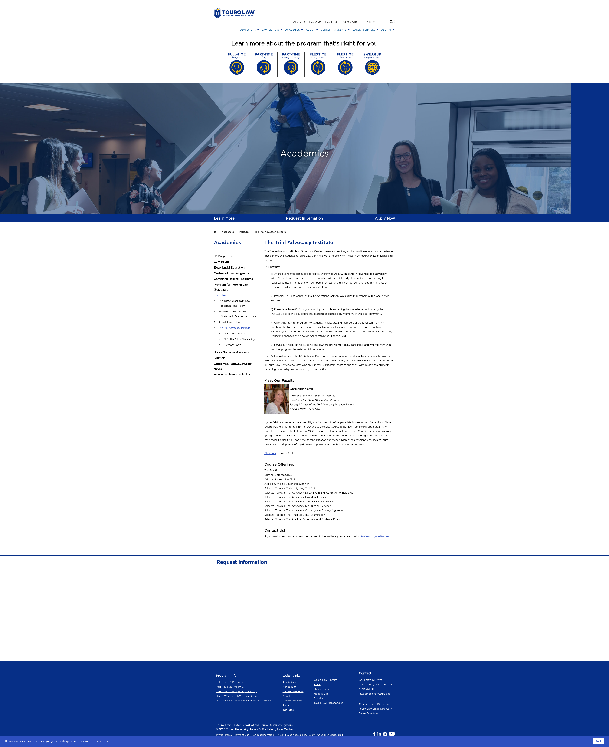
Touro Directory (369, 713)
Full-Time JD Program (229, 682)
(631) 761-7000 (368, 689)
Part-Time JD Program (230, 686)
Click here (270, 453)
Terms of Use (242, 735)
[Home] (215, 231)
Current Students (293, 691)
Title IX (280, 735)
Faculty (318, 698)
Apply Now (385, 218)
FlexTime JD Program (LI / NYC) (236, 691)
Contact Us (366, 704)
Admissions (289, 682)
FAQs (317, 684)
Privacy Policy (224, 735)
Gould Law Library (325, 679)
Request (304, 218)
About (286, 696)
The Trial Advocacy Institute (270, 232)
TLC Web (315, 21)
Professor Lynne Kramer (375, 536)
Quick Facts (321, 689)
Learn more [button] (102, 741)
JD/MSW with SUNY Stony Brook (236, 696)
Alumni (287, 705)
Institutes (244, 232)
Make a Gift (349, 21)
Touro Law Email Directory (375, 708)
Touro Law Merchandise (328, 702)
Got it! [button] (599, 741)
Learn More (224, 218)
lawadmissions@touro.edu (375, 693)
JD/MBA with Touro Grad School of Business (243, 700)
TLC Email (331, 21)
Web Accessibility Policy (301, 735)
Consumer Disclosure (329, 735)
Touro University (271, 725)
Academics (228, 232)
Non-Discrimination (263, 735)
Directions (383, 704)
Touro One (298, 21)
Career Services (292, 700)
